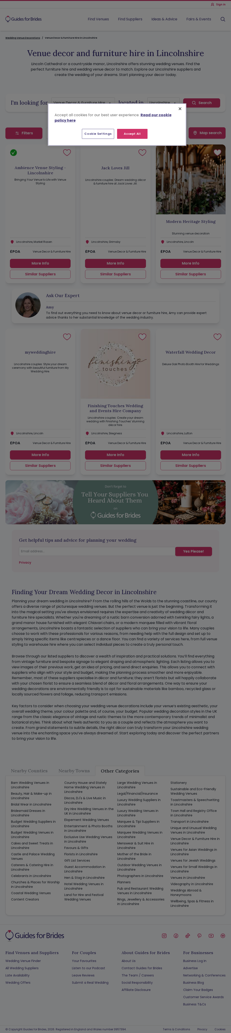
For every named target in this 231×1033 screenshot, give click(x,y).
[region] (117, 124)
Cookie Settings (98, 134)
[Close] (180, 109)
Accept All (132, 134)
